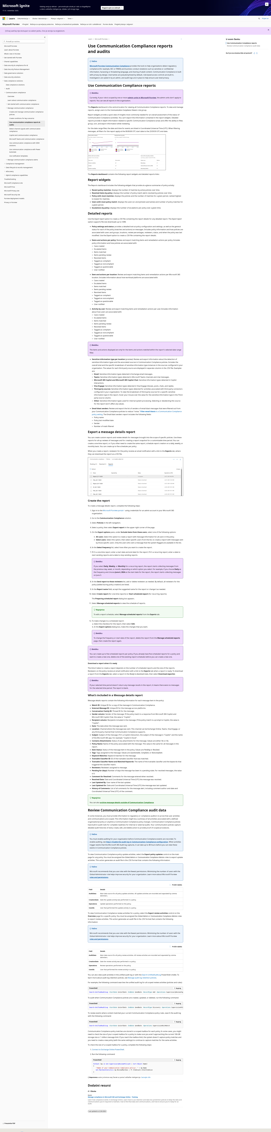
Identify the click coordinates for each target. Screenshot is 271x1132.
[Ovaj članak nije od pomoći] (257, 53)
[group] (135, 992)
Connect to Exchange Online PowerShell (108, 1049)
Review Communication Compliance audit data (243, 46)
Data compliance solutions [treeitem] (15, 85)
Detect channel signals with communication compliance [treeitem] (24, 130)
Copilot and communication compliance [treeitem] (23, 135)
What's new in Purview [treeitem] (12, 54)
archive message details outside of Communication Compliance (127, 802)
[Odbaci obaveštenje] (266, 4)
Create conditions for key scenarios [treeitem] (21, 118)
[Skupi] (45, 37)
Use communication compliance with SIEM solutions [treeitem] (24, 144)
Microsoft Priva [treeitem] (9, 187)
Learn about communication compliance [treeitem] (22, 100)
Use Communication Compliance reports (242, 43)
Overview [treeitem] (11, 96)
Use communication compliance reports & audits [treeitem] (24, 123)
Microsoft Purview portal (113, 510)
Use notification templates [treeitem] (18, 156)
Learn (90, 39)
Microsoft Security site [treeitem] (12, 195)
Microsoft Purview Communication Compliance (110, 66)
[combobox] (24, 41)
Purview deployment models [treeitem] (14, 198)
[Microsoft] (4, 18)
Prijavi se (265, 18)
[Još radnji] (181, 39)
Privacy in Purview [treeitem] (10, 202)
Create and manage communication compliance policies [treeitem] (26, 113)
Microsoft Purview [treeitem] (10, 46)
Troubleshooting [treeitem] (10, 179)
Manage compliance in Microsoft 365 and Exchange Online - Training (113, 1097)
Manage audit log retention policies (142, 978)
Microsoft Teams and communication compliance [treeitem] (26, 139)
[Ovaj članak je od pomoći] (254, 53)
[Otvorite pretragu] (259, 18)
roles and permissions (99, 877)
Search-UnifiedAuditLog (151, 975)
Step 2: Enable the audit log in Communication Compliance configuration (137, 842)
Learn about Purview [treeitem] (11, 50)
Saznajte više (145, 1077)
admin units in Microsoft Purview (142, 97)
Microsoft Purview (101, 39)
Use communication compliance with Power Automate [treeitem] (24, 150)
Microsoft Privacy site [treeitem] (11, 191)
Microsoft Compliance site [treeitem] (13, 183)
